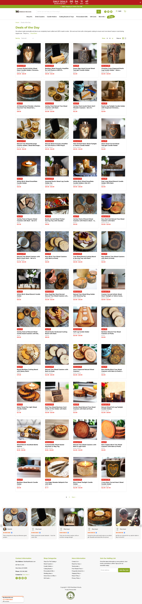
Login (119, 11)
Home (17, 22)
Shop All (29, 16)
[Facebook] (105, 11)
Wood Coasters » (48, 564)
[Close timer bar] (140, 2)
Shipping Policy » (76, 573)
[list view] (125, 38)
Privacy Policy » (76, 578)
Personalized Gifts (82, 16)
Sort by (18, 38)
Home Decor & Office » (50, 575)
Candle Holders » (48, 566)
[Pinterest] (108, 11)
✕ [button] (23, 597)
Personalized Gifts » (49, 571)
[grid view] (123, 38)
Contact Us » (75, 561)
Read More (34, 33)
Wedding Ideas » (48, 573)
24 (107, 38)
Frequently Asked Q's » (78, 571)
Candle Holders (52, 16)
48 (112, 38)
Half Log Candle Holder (81, 332)
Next (73, 497)
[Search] (98, 12)
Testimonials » (75, 566)
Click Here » (26, 574)
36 (110, 38)
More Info (102, 16)
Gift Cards (93, 16)
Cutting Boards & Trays (66, 16)
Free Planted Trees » (77, 568)
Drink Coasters (40, 16)
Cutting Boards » (48, 568)
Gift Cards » (47, 578)
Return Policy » (76, 575)
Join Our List (124, 570)
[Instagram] (111, 11)
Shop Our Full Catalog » (50, 561)
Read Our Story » (76, 564)
